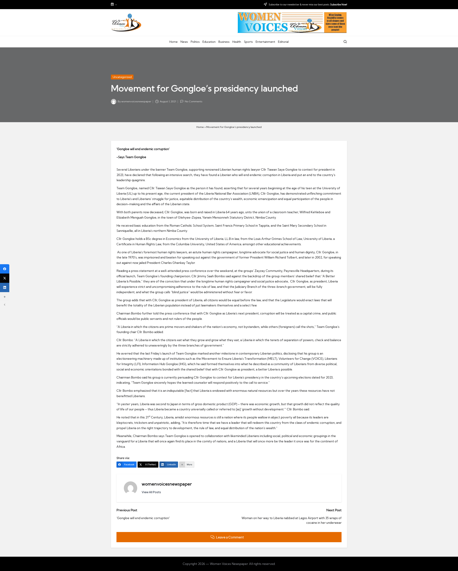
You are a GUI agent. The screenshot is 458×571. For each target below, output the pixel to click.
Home (200, 127)
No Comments (193, 101)
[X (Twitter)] (4, 278)
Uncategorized (122, 77)
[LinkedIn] (4, 287)
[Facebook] (4, 269)
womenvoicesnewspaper (167, 484)
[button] (151, 492)
